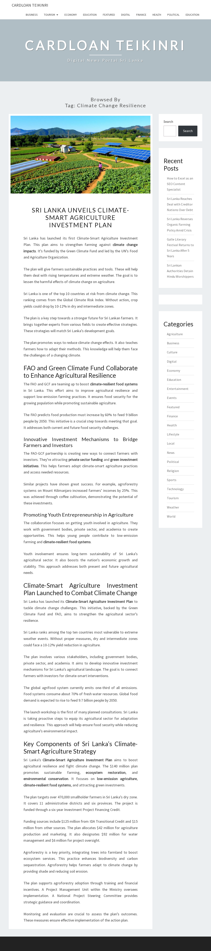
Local (171, 443)
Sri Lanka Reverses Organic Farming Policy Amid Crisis (180, 224)
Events (172, 398)
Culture (172, 352)
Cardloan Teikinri (30, 5)
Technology (175, 489)
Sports (171, 480)
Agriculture (175, 334)
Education (90, 15)
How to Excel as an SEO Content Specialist (180, 183)
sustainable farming (61, 772)
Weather (173, 507)
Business (32, 15)
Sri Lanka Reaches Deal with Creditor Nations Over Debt (180, 204)
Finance (141, 15)
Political (173, 15)
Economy (70, 15)
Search (168, 121)
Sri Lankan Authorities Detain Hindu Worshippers (180, 270)
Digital (125, 15)
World (171, 516)
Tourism (49, 15)
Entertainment (178, 389)
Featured (109, 15)
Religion (173, 471)
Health (156, 15)
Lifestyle (173, 434)
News (171, 453)
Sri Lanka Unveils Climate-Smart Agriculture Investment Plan (80, 217)
